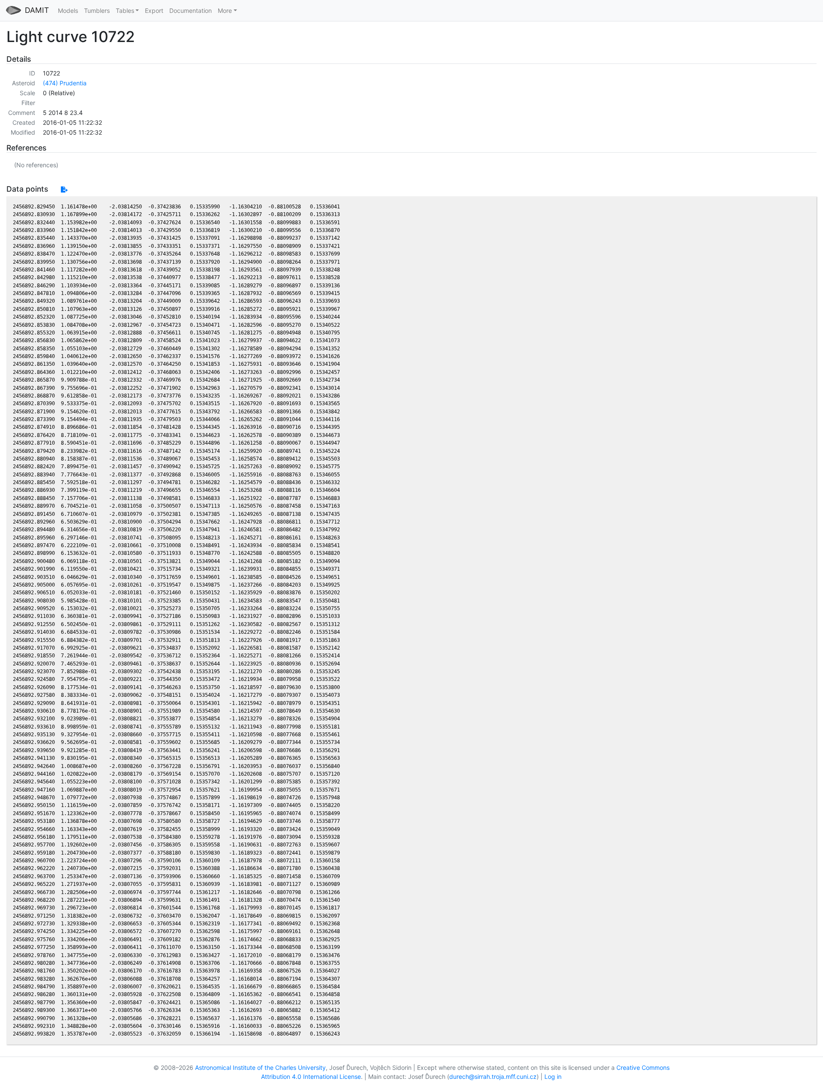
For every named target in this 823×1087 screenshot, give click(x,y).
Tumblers (97, 10)
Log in (553, 1076)
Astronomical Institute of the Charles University (260, 1067)
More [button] (225, 10)
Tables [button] (125, 10)
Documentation (190, 10)
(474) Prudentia (65, 83)
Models (68, 10)
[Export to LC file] (64, 189)
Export (154, 10)
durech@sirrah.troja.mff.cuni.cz (493, 1076)
